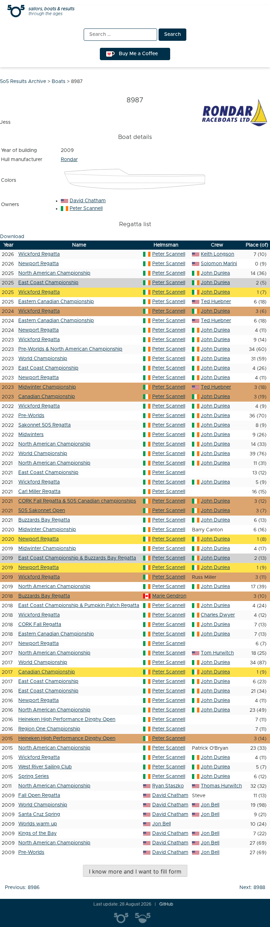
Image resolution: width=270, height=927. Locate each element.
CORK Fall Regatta (39, 624)
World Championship (42, 358)
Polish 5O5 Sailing (145, 918)
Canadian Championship (46, 396)
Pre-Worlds (31, 415)
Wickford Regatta (39, 254)
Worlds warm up (37, 823)
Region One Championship (49, 729)
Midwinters (31, 434)
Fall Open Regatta (39, 795)
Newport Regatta (38, 263)
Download (12, 236)
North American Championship (54, 273)
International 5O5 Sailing (124, 918)
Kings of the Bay (37, 833)
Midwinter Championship (47, 387)
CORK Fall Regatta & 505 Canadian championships (77, 501)
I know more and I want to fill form (135, 871)
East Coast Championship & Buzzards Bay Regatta (77, 558)
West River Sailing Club (45, 767)
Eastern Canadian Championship (56, 301)
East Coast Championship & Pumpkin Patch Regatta (78, 605)
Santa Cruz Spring (39, 814)
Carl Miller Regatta (39, 491)
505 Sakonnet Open (41, 510)
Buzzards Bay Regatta (44, 520)
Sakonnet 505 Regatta (44, 425)
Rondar (69, 159)
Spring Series (33, 776)
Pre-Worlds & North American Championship (70, 349)
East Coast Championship (48, 282)
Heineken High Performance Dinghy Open (66, 719)
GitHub (166, 904)
